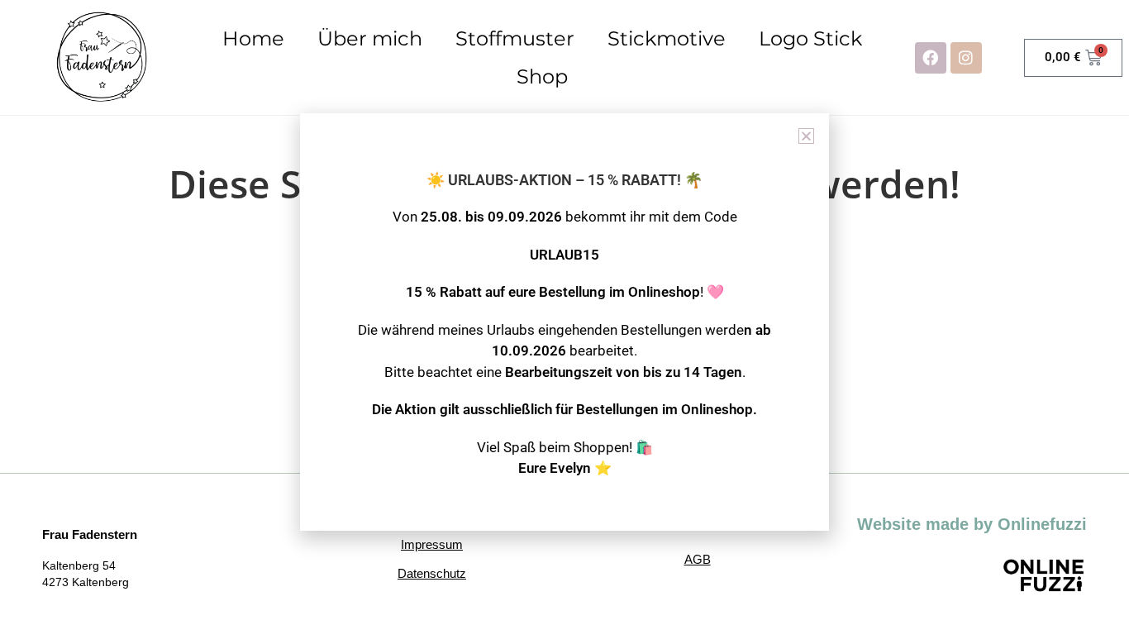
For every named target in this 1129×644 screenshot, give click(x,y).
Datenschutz (432, 573)
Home (253, 38)
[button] (806, 136)
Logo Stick (810, 38)
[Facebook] (930, 58)
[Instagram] (966, 58)
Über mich (369, 38)
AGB (697, 559)
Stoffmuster (514, 38)
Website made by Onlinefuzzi (972, 524)
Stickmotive (666, 38)
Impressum (432, 544)
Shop (542, 76)
